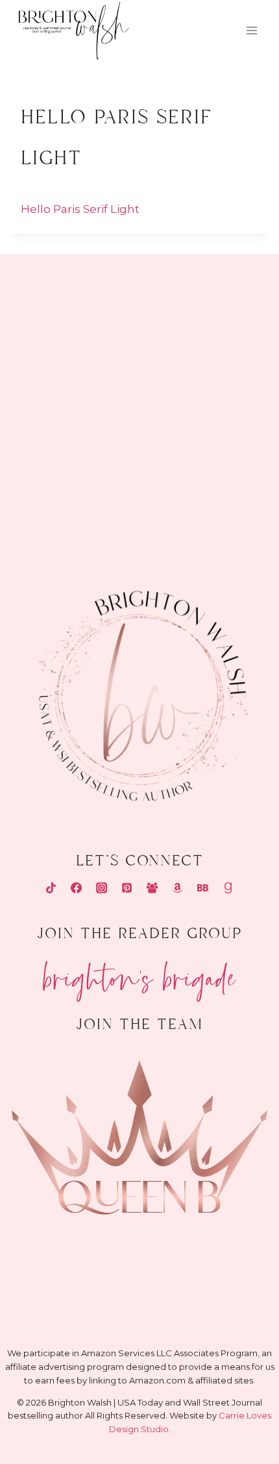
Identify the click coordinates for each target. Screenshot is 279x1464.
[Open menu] (251, 31)
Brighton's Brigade (139, 973)
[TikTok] (51, 888)
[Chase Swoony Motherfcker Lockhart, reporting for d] (68, 311)
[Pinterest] (126, 888)
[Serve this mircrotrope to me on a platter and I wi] (68, 394)
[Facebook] (76, 888)
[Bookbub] (203, 888)
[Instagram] (101, 888)
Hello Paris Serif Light (80, 209)
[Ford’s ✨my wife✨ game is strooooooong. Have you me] (211, 394)
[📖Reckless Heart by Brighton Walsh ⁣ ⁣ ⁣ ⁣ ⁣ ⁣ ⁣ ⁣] (68, 477)
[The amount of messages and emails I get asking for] (211, 477)
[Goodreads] (228, 888)
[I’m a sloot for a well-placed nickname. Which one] (211, 311)
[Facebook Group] (152, 888)
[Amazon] (178, 888)
